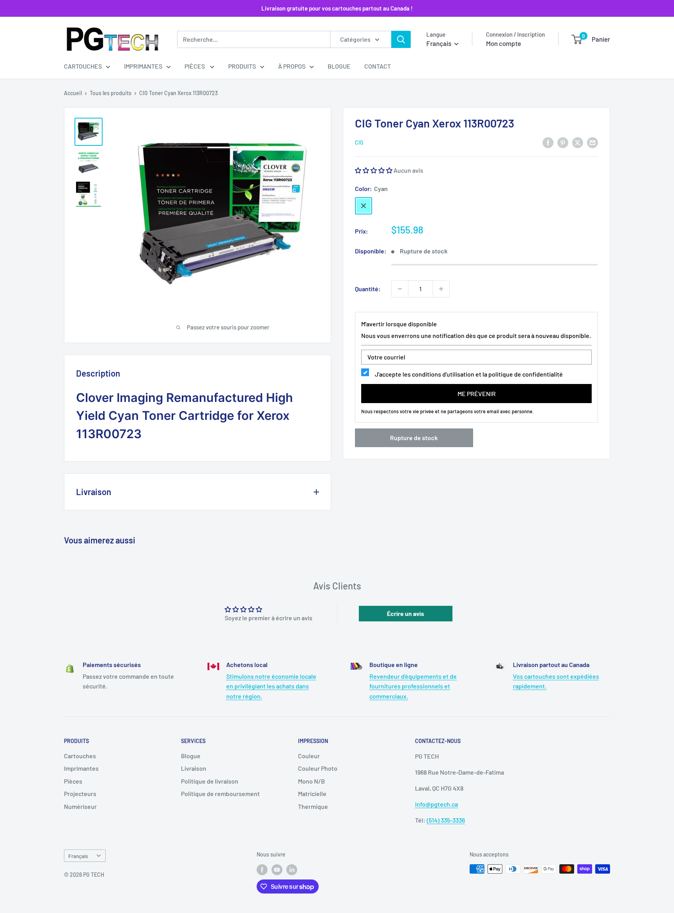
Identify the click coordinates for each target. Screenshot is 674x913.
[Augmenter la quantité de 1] (441, 289)
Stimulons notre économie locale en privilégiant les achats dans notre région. (271, 686)
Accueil (73, 93)
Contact (377, 66)
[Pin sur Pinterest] (562, 142)
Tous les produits (110, 93)
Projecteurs (80, 793)
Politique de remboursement (220, 793)
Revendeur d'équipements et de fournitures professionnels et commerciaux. (413, 686)
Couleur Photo (317, 768)
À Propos (291, 66)
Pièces (195, 66)
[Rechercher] (401, 39)
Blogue (339, 66)
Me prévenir (477, 393)
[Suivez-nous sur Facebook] (262, 869)
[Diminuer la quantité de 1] (400, 289)
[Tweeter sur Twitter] (577, 142)
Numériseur (80, 806)
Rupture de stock (414, 438)
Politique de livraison (209, 781)
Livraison (193, 768)
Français (78, 856)
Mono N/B (311, 781)
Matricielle (312, 793)
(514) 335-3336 (446, 820)
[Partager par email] (592, 142)
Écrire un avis (405, 613)
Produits (242, 66)
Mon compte (503, 43)
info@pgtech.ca (436, 804)
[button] (373, 170)
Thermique (313, 806)
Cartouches (83, 66)
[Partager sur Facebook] (548, 142)
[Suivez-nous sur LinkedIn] (291, 869)
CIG (359, 143)
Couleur (309, 755)
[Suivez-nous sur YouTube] (276, 869)
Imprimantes (143, 66)
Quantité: (368, 288)
